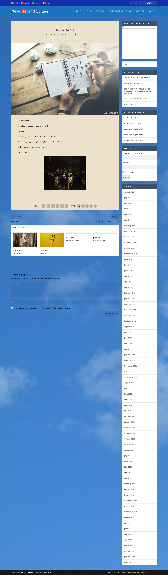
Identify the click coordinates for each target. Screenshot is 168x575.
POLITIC (88, 11)
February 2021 (129, 484)
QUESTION (17, 250)
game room (129, 129)
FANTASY (100, 11)
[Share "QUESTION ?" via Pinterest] (57, 206)
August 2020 (129, 517)
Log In (126, 177)
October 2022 (129, 371)
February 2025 (129, 293)
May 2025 (128, 276)
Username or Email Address (132, 153)
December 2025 (130, 237)
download (128, 135)
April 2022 (128, 405)
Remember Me (130, 172)
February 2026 (129, 226)
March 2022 (128, 411)
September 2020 (130, 512)
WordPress (48, 572)
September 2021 (130, 444)
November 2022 (130, 366)
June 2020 (128, 529)
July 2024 (127, 332)
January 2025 (129, 299)
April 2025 (128, 282)
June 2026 (128, 203)
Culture (140, 11)
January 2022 (129, 422)
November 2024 (130, 310)
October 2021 (129, 439)
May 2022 (128, 399)
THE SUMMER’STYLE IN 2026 (135, 99)
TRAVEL (129, 11)
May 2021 (128, 467)
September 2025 (130, 254)
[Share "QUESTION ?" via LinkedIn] (62, 206)
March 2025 (128, 287)
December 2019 (130, 562)
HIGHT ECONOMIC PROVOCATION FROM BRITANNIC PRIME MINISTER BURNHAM (137, 91)
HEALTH (78, 11)
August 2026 (129, 192)
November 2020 (130, 501)
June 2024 (128, 338)
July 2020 (127, 523)
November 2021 (130, 433)
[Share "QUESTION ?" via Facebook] (43, 206)
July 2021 (127, 456)
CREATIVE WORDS (115, 11)
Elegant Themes (26, 572)
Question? (135, 118)
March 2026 (128, 220)
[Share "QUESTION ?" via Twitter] (48, 206)
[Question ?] (78, 233)
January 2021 (129, 489)
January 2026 (129, 231)
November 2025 (130, 242)
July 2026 (127, 197)
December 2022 (130, 360)
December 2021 (130, 428)
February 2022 (129, 416)
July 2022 (127, 388)
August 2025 (129, 259)
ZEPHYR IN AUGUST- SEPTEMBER (137, 78)
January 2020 (129, 557)
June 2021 (128, 461)
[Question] (52, 240)
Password (125, 163)
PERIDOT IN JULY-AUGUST (134, 83)
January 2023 (129, 355)
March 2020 (128, 545)
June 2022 (128, 394)
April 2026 (128, 214)
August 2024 (129, 327)
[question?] (105, 233)
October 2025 (129, 248)
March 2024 (128, 349)
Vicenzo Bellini (137, 140)
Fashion (151, 11)
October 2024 (129, 315)
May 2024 (128, 343)
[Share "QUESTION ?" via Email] (66, 206)
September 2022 (130, 377)
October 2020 (129, 506)
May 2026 (128, 209)
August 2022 (129, 383)
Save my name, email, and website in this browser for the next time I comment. (43, 308)
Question (43, 250)
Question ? (70, 238)
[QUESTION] (25, 240)
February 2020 (129, 551)
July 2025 (127, 265)
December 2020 (130, 495)
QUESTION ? (136, 123)
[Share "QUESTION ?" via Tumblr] (53, 206)
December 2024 (130, 304)
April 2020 (128, 540)
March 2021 (128, 478)
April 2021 (128, 472)
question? (97, 238)
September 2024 (130, 321)
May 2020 (128, 534)
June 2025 (128, 270)
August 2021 (129, 450)
